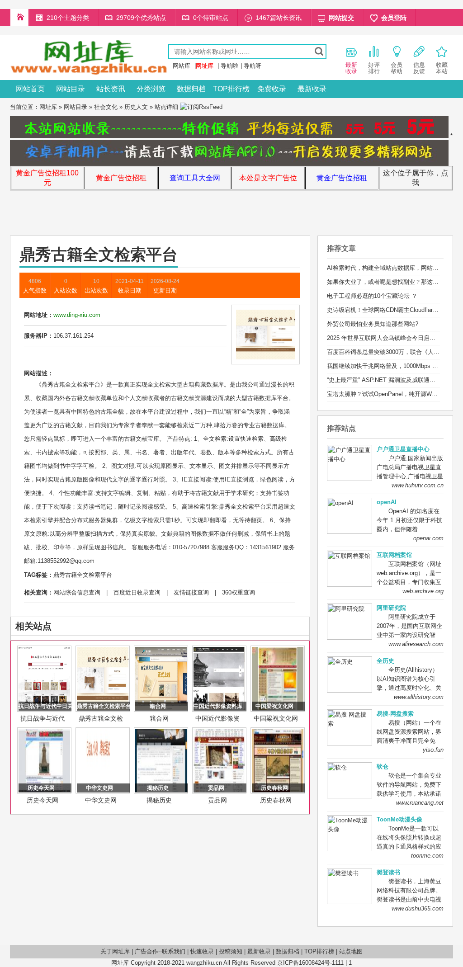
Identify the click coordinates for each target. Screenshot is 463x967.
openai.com (428, 538)
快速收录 (202, 951)
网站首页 (30, 89)
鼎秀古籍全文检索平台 (82, 574)
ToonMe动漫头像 (399, 819)
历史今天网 (42, 800)
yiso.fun (433, 749)
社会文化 (106, 107)
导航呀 (252, 65)
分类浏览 (151, 89)
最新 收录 (351, 68)
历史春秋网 (276, 800)
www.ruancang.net (420, 802)
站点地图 (351, 951)
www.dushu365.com (418, 908)
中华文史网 (101, 800)
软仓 (382, 766)
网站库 (181, 65)
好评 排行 (374, 68)
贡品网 (217, 800)
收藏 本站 (442, 68)
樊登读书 (388, 872)
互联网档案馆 (394, 555)
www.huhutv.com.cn (418, 485)
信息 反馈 (419, 68)
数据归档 (191, 89)
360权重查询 (238, 592)
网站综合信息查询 (76, 592)
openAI (387, 502)
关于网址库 (115, 951)
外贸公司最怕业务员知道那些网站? (372, 324)
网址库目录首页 (19, 17)
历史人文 (136, 107)
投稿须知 (230, 951)
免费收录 (271, 89)
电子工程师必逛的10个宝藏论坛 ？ (372, 295)
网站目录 (70, 89)
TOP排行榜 (231, 89)
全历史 (385, 660)
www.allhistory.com (419, 696)
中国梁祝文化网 (276, 718)
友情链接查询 (191, 592)
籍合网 (159, 718)
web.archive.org (423, 591)
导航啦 (229, 65)
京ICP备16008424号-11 (307, 962)
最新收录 (312, 89)
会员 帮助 (396, 68)
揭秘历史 (159, 800)
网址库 (48, 107)
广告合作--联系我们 (160, 951)
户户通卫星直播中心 (403, 449)
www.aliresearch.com (416, 644)
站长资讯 (110, 89)
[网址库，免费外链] (89, 73)
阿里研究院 (391, 607)
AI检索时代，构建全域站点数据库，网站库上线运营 (394, 267)
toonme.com (427, 855)
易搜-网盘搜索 (395, 713)
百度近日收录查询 (137, 592)
